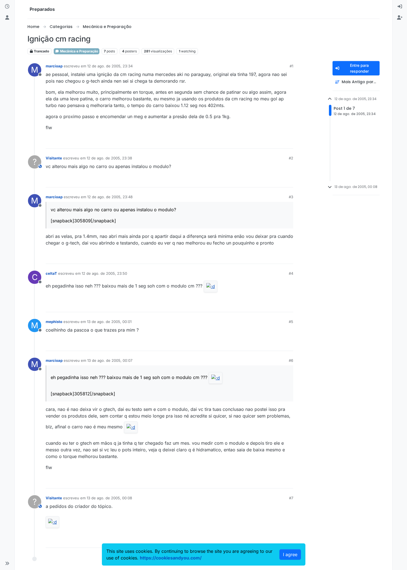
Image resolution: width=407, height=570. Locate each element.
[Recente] (7, 6)
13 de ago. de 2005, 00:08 (109, 498)
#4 (291, 273)
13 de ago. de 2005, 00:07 (109, 360)
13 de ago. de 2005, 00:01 (109, 321)
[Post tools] (288, 142)
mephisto (54, 321)
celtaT (51, 273)
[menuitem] (400, 6)
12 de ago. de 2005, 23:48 (110, 197)
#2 (291, 158)
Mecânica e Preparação (78, 51)
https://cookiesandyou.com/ (171, 558)
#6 (291, 360)
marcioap (54, 66)
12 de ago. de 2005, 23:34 (110, 66)
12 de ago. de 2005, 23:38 (109, 158)
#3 (291, 197)
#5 (291, 321)
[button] (7, 563)
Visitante (54, 158)
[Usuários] (7, 17)
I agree (290, 554)
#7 (291, 498)
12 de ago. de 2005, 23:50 (104, 273)
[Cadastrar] (400, 17)
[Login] (400, 6)
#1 (291, 66)
